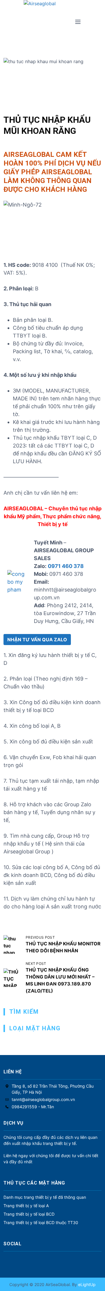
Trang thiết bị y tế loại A (26, 1205)
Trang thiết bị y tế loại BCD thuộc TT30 (41, 1222)
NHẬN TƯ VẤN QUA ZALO (37, 639)
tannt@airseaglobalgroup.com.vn (43, 1099)
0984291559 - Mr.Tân (33, 1106)
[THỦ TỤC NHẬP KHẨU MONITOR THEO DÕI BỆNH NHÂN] (13, 944)
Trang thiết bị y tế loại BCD (29, 1214)
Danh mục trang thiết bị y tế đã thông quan (45, 1197)
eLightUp (86, 1284)
